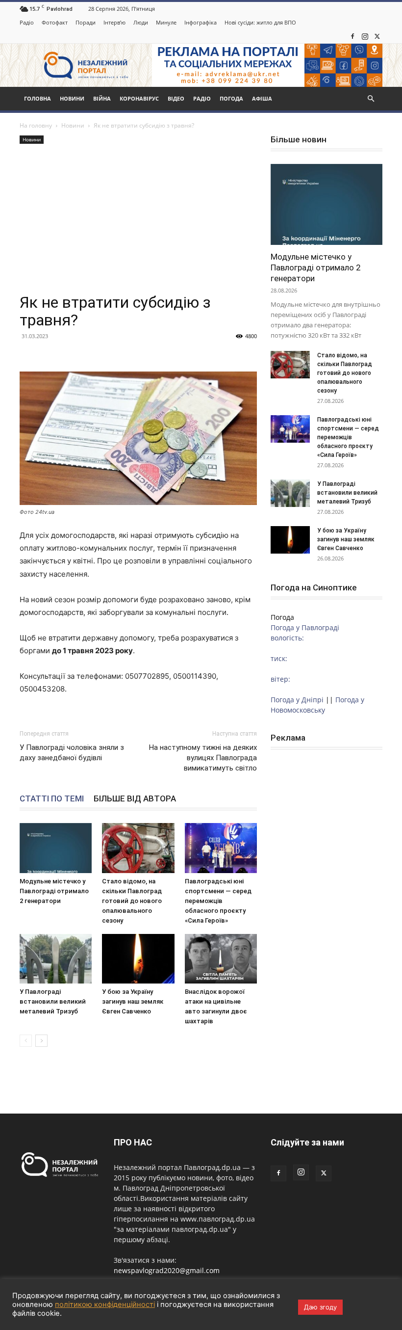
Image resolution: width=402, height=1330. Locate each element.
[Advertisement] (138, 220)
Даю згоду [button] (320, 1307)
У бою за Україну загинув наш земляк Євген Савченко (132, 1001)
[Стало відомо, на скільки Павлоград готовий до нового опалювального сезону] (138, 848)
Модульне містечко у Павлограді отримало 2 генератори (54, 891)
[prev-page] (26, 1041)
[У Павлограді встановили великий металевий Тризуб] (56, 959)
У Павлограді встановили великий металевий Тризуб (53, 1001)
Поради (85, 22)
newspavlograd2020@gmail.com (167, 1270)
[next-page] (41, 1041)
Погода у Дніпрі (297, 699)
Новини (72, 98)
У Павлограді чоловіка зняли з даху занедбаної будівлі (72, 752)
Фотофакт (55, 22)
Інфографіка (200, 22)
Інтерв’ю (114, 22)
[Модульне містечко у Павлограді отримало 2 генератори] (56, 848)
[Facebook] (352, 36)
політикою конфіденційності (105, 1304)
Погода (231, 98)
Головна (37, 98)
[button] (370, 99)
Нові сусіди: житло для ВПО (260, 22)
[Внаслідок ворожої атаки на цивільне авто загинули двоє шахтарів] (221, 959)
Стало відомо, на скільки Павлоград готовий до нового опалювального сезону (132, 901)
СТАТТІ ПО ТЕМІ (52, 798)
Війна (102, 98)
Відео (176, 98)
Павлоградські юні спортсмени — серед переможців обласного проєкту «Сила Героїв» (218, 901)
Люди (140, 22)
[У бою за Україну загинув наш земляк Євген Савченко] (138, 959)
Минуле (166, 22)
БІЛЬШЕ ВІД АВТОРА (135, 798)
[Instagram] (364, 36)
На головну (36, 125)
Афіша (262, 98)
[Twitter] (377, 36)
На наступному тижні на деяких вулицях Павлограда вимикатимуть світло (203, 757)
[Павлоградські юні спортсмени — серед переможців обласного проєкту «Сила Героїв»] (221, 848)
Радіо (27, 22)
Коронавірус (139, 98)
